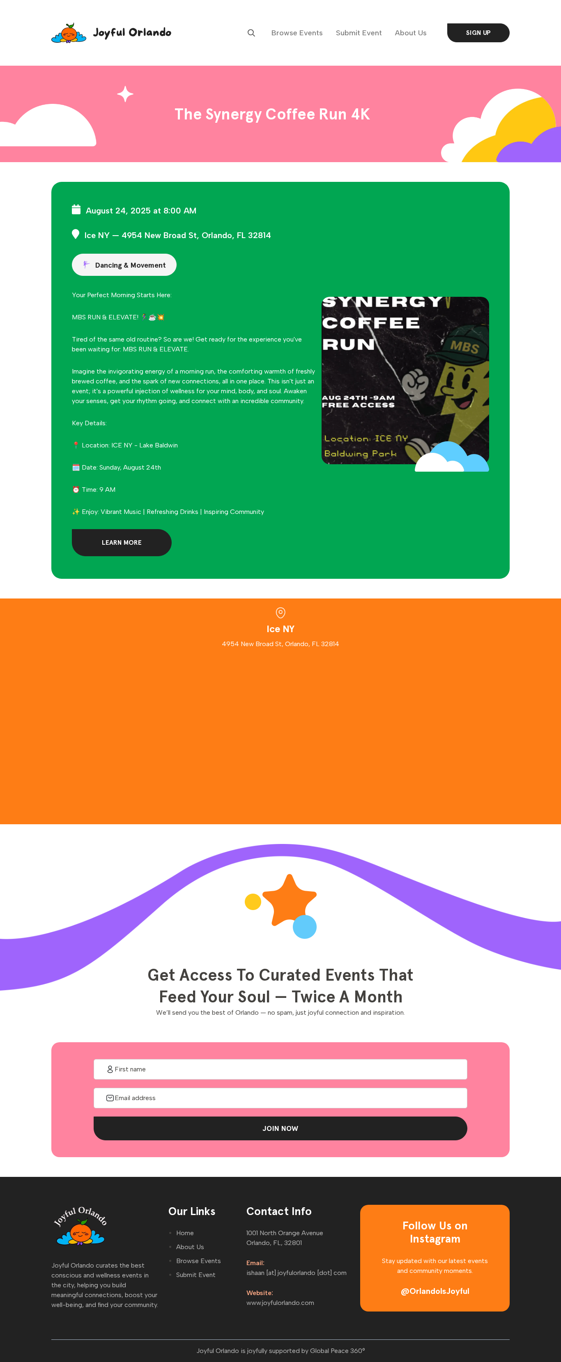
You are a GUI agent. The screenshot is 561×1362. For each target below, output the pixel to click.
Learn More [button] (122, 542)
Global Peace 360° (337, 1351)
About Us (411, 32)
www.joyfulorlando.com (280, 1303)
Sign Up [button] (478, 33)
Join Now (280, 1128)
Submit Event (359, 32)
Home (185, 1233)
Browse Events (297, 32)
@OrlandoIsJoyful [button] (435, 1291)
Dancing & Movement (130, 265)
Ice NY (97, 235)
